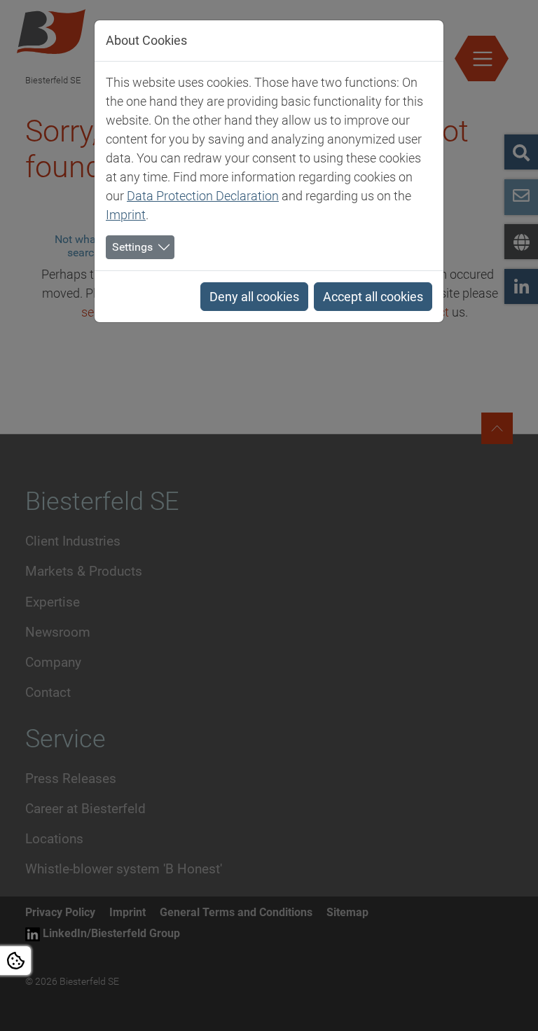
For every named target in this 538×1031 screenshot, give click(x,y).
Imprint (126, 214)
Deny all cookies (254, 296)
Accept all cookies (373, 296)
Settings (132, 247)
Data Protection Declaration (203, 195)
